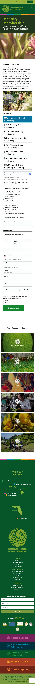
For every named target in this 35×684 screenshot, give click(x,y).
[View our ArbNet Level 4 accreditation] (20, 624)
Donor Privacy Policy (24, 678)
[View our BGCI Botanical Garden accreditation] (26, 624)
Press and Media (17, 589)
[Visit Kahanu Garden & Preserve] (17, 646)
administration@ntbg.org (17, 587)
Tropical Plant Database (17, 571)
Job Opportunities (17, 566)
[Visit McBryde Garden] (17, 662)
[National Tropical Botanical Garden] (14, 9)
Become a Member (17, 562)
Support (17, 560)
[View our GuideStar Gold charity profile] (4, 624)
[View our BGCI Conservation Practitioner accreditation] (31, 624)
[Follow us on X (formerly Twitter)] (26, 618)
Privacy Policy (14, 678)
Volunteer (17, 564)
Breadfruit (17, 579)
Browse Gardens (20, 1)
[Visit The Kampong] (17, 670)
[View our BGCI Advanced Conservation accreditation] (17, 629)
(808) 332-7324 (17, 585)
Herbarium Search (17, 573)
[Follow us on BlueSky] (23, 618)
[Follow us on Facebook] (16, 618)
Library (17, 575)
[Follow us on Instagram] (20, 618)
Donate (30, 2)
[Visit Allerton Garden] (17, 638)
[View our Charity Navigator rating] (11, 624)
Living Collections (17, 577)
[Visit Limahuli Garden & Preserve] (17, 654)
